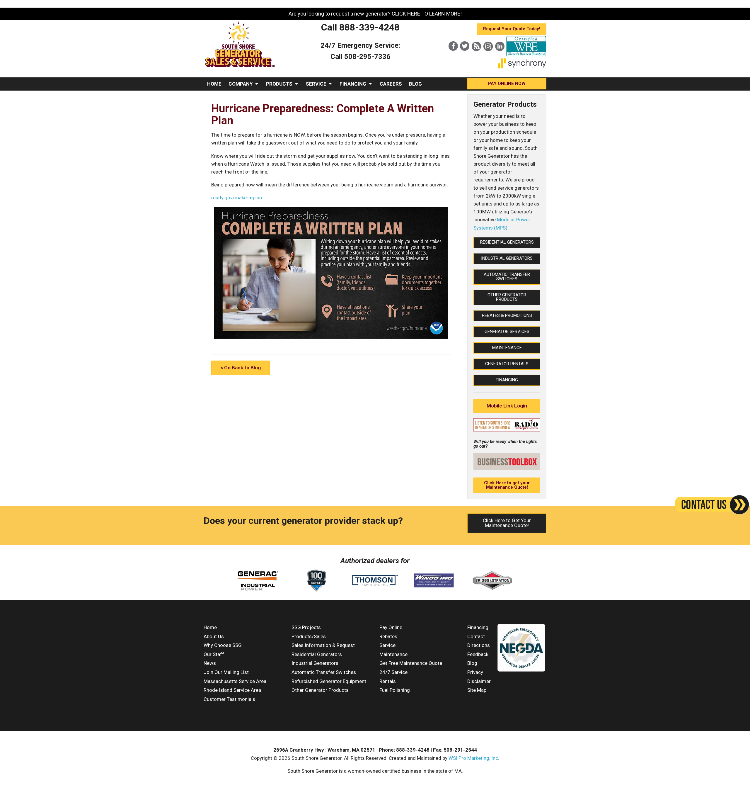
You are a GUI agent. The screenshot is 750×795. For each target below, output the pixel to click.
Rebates (388, 636)
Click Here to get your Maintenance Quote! (507, 485)
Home (210, 627)
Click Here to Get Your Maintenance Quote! (507, 522)
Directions (478, 645)
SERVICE (316, 84)
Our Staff (214, 654)
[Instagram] (488, 56)
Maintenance (507, 347)
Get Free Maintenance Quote (410, 663)
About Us (214, 636)
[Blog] (476, 56)
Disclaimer (479, 681)
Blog (472, 663)
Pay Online (390, 627)
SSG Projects (306, 627)
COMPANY (241, 84)
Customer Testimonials (229, 699)
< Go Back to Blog (240, 368)
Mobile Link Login (507, 406)
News (210, 663)
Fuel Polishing (394, 690)
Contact (476, 636)
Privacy (475, 672)
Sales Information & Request (323, 645)
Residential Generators (507, 242)
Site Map (476, 690)
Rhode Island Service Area (232, 690)
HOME (214, 84)
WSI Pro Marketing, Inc (473, 758)
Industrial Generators (507, 258)
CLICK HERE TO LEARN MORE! (427, 14)
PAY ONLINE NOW (507, 83)
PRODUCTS (279, 84)
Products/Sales (309, 636)
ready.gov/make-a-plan (236, 198)
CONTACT (219, 97)
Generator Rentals (507, 363)
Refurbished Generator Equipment (329, 681)
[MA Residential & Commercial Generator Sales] (240, 67)
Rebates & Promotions (507, 315)
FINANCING (353, 84)
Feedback (477, 654)
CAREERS (391, 84)
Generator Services (507, 331)
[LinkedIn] (500, 56)
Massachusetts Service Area (235, 681)
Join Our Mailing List (226, 672)
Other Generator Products (507, 297)
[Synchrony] (522, 67)
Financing (507, 380)
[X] (465, 56)
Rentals (387, 681)
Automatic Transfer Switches (507, 276)
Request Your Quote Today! (511, 28)
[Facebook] (453, 56)
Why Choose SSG (223, 645)
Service (387, 645)
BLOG (415, 84)
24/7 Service (393, 672)
